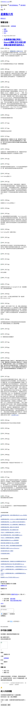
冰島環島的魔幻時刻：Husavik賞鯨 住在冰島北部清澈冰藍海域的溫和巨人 (15, 42)
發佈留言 (3, 615)
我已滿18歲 (3, 705)
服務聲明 (17, 684)
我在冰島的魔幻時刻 (15, 600)
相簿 (5, 29)
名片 (5, 33)
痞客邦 (13, 594)
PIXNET (7, 683)
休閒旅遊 (13, 26)
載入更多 (3, 606)
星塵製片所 (7, 14)
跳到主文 (3, 18)
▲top (2, 603)
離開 (9, 705)
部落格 (5, 31)
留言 (16, 594)
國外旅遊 (12, 598)
